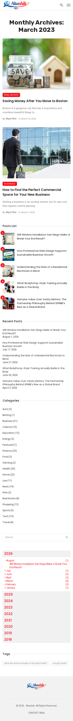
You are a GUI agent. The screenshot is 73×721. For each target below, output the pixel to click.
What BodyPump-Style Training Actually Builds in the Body (42, 285)
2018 (8, 639)
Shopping (8, 504)
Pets (5, 492)
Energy (7, 439)
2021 (8, 620)
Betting (7, 415)
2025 (8, 594)
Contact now (36, 712)
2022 (8, 613)
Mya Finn (11, 118)
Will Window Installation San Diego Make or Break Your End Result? (43, 236)
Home (6, 474)
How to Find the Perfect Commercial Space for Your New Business (32, 192)
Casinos (7, 427)
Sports (6, 510)
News (6, 486)
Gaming (7, 462)
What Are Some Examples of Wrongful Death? (25, 663)
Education (8, 433)
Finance (7, 450)
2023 (8, 607)
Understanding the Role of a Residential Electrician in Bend (42, 269)
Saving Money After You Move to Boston (35, 101)
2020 (8, 626)
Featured (8, 445)
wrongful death (59, 663)
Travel (6, 522)
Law (5, 480)
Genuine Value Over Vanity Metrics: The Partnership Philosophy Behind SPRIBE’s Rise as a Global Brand (41, 303)
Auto (5, 409)
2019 (8, 633)
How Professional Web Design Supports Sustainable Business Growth (42, 252)
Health (6, 468)
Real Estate (11, 94)
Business (9, 183)
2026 (8, 553)
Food (5, 456)
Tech (6, 516)
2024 (8, 600)
